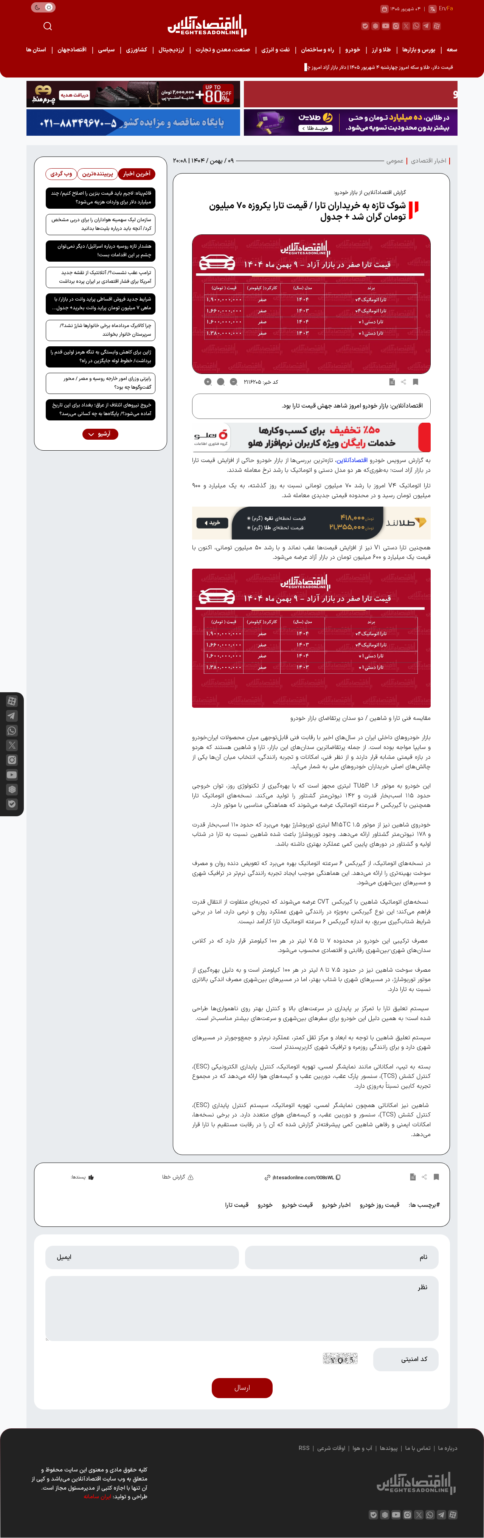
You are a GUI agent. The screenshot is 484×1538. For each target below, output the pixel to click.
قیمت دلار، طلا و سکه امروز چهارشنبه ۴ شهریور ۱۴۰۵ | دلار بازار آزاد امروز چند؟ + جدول (368, 67)
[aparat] (437, 26)
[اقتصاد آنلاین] (206, 25)
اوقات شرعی (331, 1448)
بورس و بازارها (418, 50)
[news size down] (233, 381)
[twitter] (406, 26)
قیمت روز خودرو (379, 1205)
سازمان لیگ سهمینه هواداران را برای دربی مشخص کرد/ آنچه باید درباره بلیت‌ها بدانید (101, 224)
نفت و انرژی (275, 50)
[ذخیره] (415, 381)
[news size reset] (220, 381)
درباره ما (448, 1448)
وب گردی (61, 174)
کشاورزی (136, 50)
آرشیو (103, 434)
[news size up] (208, 381)
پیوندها (389, 1448)
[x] (12, 745)
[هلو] (311, 437)
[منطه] (133, 94)
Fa (450, 9)
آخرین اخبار (136, 174)
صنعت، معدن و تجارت (222, 50)
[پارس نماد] (133, 122)
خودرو (352, 50)
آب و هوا (362, 1448)
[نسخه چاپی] (392, 381)
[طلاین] (351, 122)
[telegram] (426, 26)
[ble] (365, 26)
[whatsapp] (416, 26)
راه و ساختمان (317, 50)
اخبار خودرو (336, 1205)
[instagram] (396, 26)
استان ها (36, 50)
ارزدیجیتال (171, 50)
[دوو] (351, 94)
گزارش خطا (173, 1177)
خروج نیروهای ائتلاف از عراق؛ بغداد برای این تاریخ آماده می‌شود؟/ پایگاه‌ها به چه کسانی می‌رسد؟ (101, 410)
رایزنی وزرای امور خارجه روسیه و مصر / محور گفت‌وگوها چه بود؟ (107, 383)
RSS (304, 1448)
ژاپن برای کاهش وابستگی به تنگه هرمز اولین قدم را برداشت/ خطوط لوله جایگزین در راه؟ (101, 357)
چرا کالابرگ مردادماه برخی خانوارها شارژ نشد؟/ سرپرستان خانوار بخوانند (105, 330)
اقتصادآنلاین (352, 460)
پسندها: (78, 1177)
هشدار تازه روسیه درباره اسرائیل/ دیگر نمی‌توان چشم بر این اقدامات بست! (104, 251)
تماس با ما (418, 1448)
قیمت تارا (236, 1205)
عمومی (394, 161)
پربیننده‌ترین (97, 174)
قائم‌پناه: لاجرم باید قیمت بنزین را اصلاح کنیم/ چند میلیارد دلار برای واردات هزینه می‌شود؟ (101, 198)
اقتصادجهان (72, 50)
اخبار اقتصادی (428, 161)
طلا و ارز (381, 50)
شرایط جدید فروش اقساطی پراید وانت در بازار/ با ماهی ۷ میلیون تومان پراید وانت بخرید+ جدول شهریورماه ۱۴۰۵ (102, 305)
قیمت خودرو (297, 1205)
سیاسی (106, 50)
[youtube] (386, 26)
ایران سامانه (97, 1497)
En (442, 9)
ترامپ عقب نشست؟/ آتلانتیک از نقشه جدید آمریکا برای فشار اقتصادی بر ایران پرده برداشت (105, 277)
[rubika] (375, 26)
